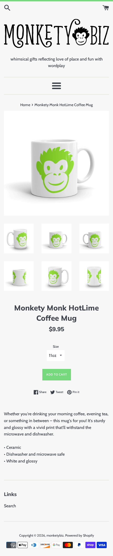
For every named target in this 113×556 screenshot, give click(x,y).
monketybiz (55, 535)
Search (10, 505)
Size (56, 346)
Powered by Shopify (79, 535)
